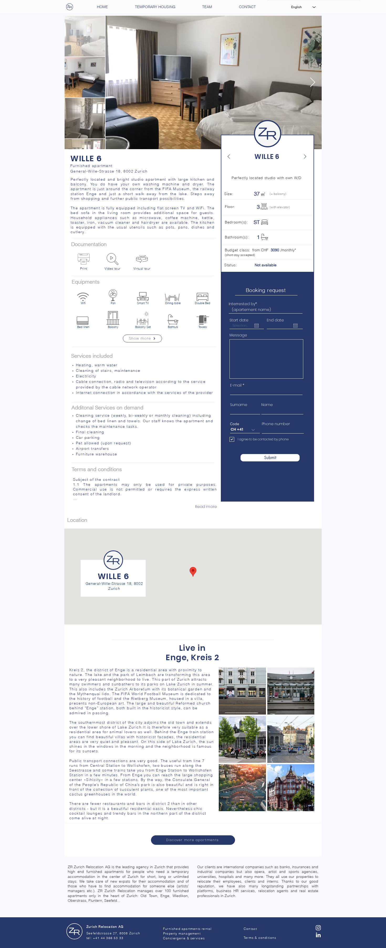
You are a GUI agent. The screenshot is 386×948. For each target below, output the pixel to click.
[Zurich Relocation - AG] (74, 931)
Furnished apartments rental (187, 929)
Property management (182, 933)
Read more (206, 506)
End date (275, 320)
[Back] (231, 156)
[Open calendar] (256, 326)
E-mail (236, 385)
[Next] (302, 156)
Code (234, 424)
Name (267, 405)
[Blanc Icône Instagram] (318, 927)
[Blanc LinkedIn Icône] (318, 934)
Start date (238, 320)
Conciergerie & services (184, 938)
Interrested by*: (243, 304)
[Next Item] (313, 82)
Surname (238, 405)
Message (238, 335)
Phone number (276, 424)
